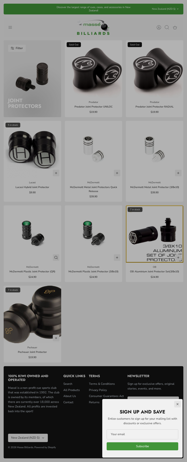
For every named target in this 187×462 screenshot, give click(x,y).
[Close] (177, 404)
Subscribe (142, 446)
